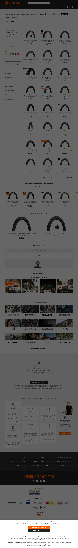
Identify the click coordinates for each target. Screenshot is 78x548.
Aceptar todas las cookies (38, 527)
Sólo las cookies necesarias (38, 531)
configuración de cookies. (51, 523)
